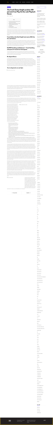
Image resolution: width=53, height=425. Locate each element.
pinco (37, 335)
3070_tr (38, 221)
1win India (38, 193)
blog (37, 262)
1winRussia (38, 200)
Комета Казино (39, 396)
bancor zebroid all (39, 250)
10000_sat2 (38, 107)
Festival (38, 285)
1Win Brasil (38, 189)
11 (37, 180)
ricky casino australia (39, 353)
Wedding (38, 383)
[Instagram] (45, 420)
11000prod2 (38, 184)
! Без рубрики (39, 98)
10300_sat (38, 143)
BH (37, 257)
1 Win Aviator (38, 102)
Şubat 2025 (38, 64)
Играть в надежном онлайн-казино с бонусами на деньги (41, 22)
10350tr (38, 148)
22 (37, 212)
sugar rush (38, 367)
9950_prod (38, 244)
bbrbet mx (38, 255)
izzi (37, 298)
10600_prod (38, 168)
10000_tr (38, 109)
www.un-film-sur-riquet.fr (40, 392)
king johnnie (38, 301)
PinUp (38, 337)
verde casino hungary (40, 378)
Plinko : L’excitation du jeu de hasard (40, 27)
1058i (38, 166)
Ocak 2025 (38, 66)
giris (37, 296)
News (37, 323)
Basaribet (38, 253)
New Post (38, 321)
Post (37, 342)
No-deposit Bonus (11, 26)
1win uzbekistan (39, 198)
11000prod (38, 182)
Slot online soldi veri (39, 362)
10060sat (38, 123)
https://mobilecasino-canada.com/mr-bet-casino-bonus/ (14, 59)
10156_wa (38, 134)
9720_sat (38, 241)
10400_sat (38, 152)
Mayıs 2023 (38, 78)
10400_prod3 (38, 150)
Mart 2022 (38, 87)
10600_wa (38, 171)
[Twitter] (44, 420)
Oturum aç (38, 407)
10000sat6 (38, 116)
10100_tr (38, 127)
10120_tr (38, 132)
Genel (38, 294)
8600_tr (38, 232)
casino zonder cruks (39, 278)
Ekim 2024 (38, 71)
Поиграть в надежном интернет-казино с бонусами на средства (41, 19)
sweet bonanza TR (39, 371)
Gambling (38, 291)
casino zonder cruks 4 (40, 282)
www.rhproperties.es (39, 387)
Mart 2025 (38, 62)
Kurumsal (17, 2)
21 (37, 207)
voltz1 (38, 380)
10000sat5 (38, 114)
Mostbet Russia (39, 312)
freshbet (38, 287)
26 (37, 216)
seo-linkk (38, 360)
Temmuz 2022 (39, 80)
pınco (37, 339)
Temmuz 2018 (39, 91)
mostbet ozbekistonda (40, 310)
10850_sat (38, 175)
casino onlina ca (39, 271)
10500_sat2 (38, 157)
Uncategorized (39, 376)
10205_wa (38, 141)
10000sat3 (38, 111)
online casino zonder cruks (40, 326)
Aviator (38, 246)
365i (37, 223)
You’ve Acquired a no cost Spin (13, 27)
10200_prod (38, 136)
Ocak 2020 (38, 89)
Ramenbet (38, 348)
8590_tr (38, 230)
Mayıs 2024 (38, 75)
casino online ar (39, 273)
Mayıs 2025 (38, 59)
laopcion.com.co (39, 303)
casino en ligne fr (39, 269)
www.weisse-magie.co (40, 394)
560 (37, 225)
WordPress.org (39, 412)
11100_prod (38, 187)
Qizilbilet (38, 346)
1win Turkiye (38, 196)
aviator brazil (38, 248)
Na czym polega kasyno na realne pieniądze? (41, 24)
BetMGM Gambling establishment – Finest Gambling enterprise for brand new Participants (14, 24)
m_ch (37, 305)
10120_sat (38, 130)
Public (38, 344)
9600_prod (38, 237)
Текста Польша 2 (39, 399)
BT (37, 266)
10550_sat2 (38, 164)
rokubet (38, 355)
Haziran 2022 (38, 82)
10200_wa (38, 139)
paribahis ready (39, 330)
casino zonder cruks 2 (40, 280)
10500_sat (38, 155)
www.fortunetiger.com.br (40, 385)
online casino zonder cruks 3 (40, 328)
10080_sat (38, 125)
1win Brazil (38, 191)
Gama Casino (39, 289)
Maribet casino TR (39, 307)
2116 (37, 209)
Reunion (38, 351)
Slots (37, 364)
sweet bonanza (39, 369)
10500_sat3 (38, 159)
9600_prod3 (38, 239)
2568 (37, 214)
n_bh (37, 314)
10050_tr (38, 118)
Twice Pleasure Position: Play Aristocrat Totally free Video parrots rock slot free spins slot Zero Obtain (41, 15)
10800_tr (38, 173)
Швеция (38, 401)
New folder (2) (39, 319)
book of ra (38, 264)
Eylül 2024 (38, 73)
